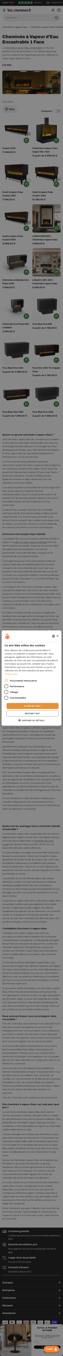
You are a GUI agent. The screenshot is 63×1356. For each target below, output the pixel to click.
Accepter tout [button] (32, 705)
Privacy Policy (11, 673)
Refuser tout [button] (32, 713)
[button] (31, 720)
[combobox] (53, 636)
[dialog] (32, 678)
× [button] (57, 636)
